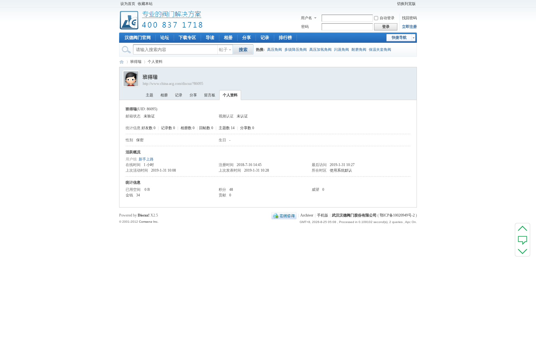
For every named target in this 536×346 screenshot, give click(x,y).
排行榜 (285, 37)
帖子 (223, 49)
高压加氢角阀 (320, 49)
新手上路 (146, 159)
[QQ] (284, 215)
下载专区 (187, 37)
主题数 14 (226, 128)
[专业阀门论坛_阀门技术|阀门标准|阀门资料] (161, 29)
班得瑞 (135, 61)
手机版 (322, 215)
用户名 (306, 18)
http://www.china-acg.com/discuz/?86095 (173, 83)
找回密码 (409, 18)
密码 (305, 26)
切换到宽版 (406, 4)
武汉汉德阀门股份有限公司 (354, 215)
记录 (265, 37)
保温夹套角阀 (380, 49)
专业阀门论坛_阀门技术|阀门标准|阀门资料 (121, 61)
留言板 (209, 95)
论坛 (164, 37)
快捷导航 (399, 37)
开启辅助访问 (393, 3)
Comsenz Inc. (149, 221)
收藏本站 (145, 4)
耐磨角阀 (358, 49)
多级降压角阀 (295, 49)
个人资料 (230, 95)
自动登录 (387, 18)
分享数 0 (247, 128)
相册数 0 (187, 128)
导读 (210, 37)
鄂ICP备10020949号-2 (397, 215)
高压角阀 (274, 49)
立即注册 (409, 26)
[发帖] (522, 240)
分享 (246, 37)
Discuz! (144, 215)
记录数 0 (168, 128)
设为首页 (127, 4)
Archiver (306, 215)
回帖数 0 (206, 128)
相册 (228, 37)
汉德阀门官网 (138, 37)
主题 (149, 95)
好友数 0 (148, 128)
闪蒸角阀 (341, 49)
